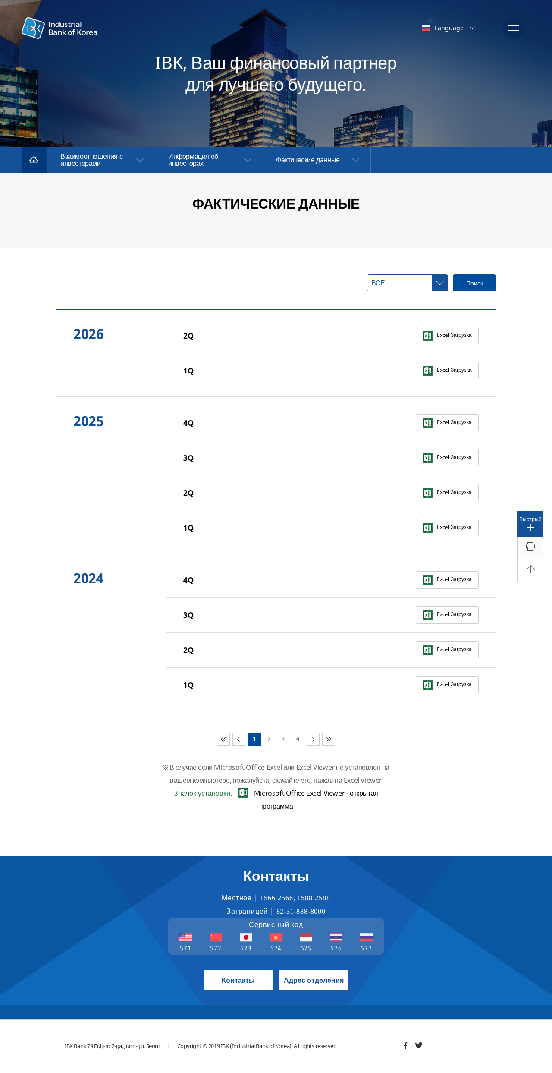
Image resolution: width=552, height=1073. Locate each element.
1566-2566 (276, 898)
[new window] (405, 1045)
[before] (238, 739)
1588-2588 (313, 898)
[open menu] (513, 28)
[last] (328, 739)
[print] (530, 547)
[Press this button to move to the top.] (530, 569)
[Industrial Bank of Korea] (59, 28)
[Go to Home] (34, 160)
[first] (223, 739)
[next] (313, 739)
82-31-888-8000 (301, 911)
